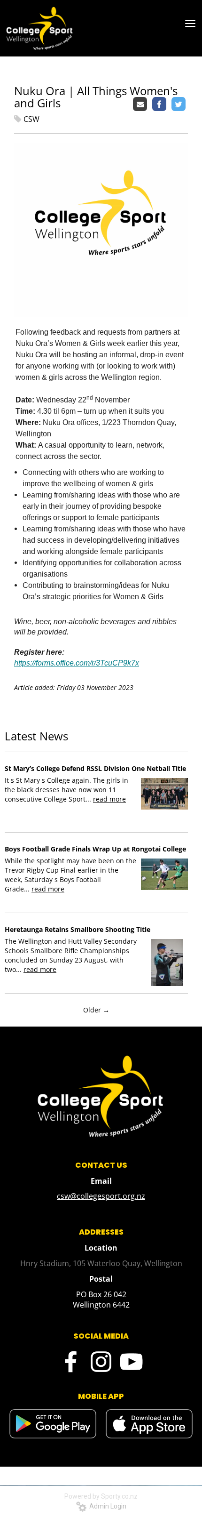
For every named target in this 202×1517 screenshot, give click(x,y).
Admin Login (106, 1506)
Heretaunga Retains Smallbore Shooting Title (77, 929)
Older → (96, 1009)
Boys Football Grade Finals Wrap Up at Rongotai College (95, 848)
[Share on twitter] (179, 104)
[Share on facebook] (160, 104)
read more (109, 799)
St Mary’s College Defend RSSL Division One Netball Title (95, 768)
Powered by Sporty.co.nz (101, 1496)
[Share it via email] (141, 104)
